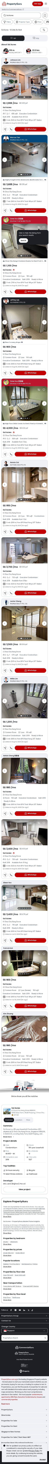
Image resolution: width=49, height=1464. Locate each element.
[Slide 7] (28, 97)
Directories (5, 1415)
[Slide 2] (20, 174)
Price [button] (28, 1120)
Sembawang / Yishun (30, 1264)
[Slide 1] (18, 781)
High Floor (6, 1297)
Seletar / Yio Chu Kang (11, 1264)
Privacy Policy (34, 1451)
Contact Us (6, 1321)
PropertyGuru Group (9, 1316)
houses (39, 1397)
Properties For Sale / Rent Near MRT (16, 1437)
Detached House (21, 1212)
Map (37, 38)
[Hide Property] (39, 68)
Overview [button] (9, 1120)
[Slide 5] (24, 97)
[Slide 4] (25, 174)
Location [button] (18, 1120)
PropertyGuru (7, 1409)
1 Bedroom (14, 1242)
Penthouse (16, 1297)
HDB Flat (42, 1208)
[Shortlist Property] (44, 68)
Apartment (18, 1210)
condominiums (37, 1394)
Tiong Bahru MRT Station (12, 1286)
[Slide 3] (20, 97)
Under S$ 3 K (19, 1253)
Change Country (8, 1326)
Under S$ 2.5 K (8, 1253)
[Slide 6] (29, 174)
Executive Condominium (32, 1210)
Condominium (8, 1210)
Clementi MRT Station (31, 1286)
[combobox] (23, 15)
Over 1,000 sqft (20, 1275)
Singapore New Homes (10, 1432)
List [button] (15, 38)
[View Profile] (24, 61)
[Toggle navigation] (46, 3)
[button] (8, 1137)
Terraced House (9, 1212)
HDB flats (14, 1397)
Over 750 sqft (8, 1275)
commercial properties (9, 1399)
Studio (5, 1242)
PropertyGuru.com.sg (9, 1379)
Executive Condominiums (27, 1397)
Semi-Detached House (36, 1212)
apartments (5, 1397)
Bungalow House (13, 1214)
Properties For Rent (9, 1426)
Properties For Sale (9, 1421)
